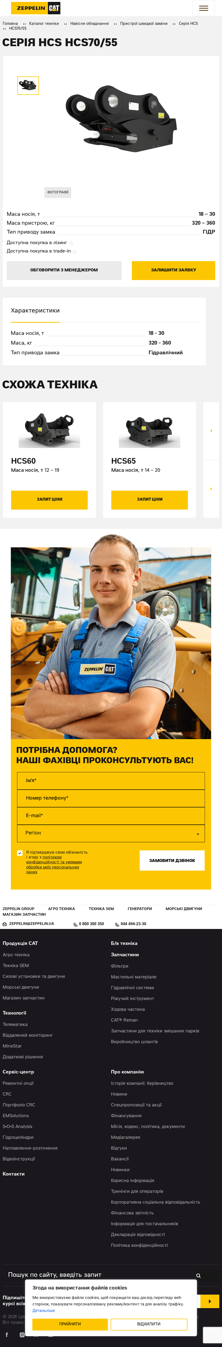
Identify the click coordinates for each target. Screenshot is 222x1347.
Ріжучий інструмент (132, 999)
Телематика (15, 1025)
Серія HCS (188, 24)
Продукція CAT (20, 944)
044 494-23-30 (133, 924)
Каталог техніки (44, 24)
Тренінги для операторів (137, 1192)
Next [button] (211, 489)
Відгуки (119, 1148)
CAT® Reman (124, 1020)
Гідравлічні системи (132, 988)
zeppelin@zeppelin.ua (31, 924)
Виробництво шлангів (134, 1042)
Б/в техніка (124, 944)
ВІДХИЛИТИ (149, 1324)
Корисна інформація (132, 1181)
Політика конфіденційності (139, 1246)
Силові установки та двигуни (34, 977)
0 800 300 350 (91, 924)
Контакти (14, 1174)
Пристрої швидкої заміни (144, 24)
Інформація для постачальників (144, 1224)
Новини (119, 1094)
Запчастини (125, 955)
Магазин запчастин (24, 915)
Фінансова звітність (132, 1213)
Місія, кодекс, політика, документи (148, 1127)
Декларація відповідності (138, 1235)
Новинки (120, 1170)
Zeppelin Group (18, 909)
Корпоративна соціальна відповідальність (155, 1202)
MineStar (12, 1046)
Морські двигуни (184, 909)
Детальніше (43, 1311)
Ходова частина (128, 1010)
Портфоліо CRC (19, 1105)
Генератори (140, 909)
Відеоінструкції (19, 1159)
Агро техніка (61, 909)
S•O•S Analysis (17, 1127)
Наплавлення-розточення (30, 1148)
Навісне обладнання (89, 24)
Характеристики (35, 311)
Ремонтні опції (18, 1084)
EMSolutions (16, 1116)
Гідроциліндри (18, 1138)
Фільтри (119, 966)
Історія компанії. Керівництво (142, 1084)
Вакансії (120, 1159)
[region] (111, 1307)
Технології (14, 1013)
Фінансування (126, 1116)
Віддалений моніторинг (28, 1035)
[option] (28, 85)
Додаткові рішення (23, 1057)
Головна (10, 24)
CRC (7, 1094)
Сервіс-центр (18, 1072)
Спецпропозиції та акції (136, 1105)
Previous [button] (211, 431)
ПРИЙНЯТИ (70, 1324)
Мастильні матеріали (133, 977)
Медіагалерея (125, 1138)
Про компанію (127, 1072)
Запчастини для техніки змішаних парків (155, 1031)
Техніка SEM (101, 909)
